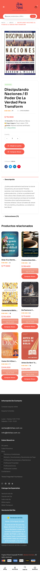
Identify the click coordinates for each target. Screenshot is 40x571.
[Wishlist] (35, 568)
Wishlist (35, 569)
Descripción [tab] (10, 180)
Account (15, 569)
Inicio (3, 22)
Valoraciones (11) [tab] (12, 216)
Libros (11, 22)
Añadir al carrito (16, 146)
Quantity (7, 134)
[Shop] (5, 568)
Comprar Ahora (15, 152)
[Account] (15, 568)
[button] (33, 34)
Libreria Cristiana (28, 555)
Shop (5, 569)
